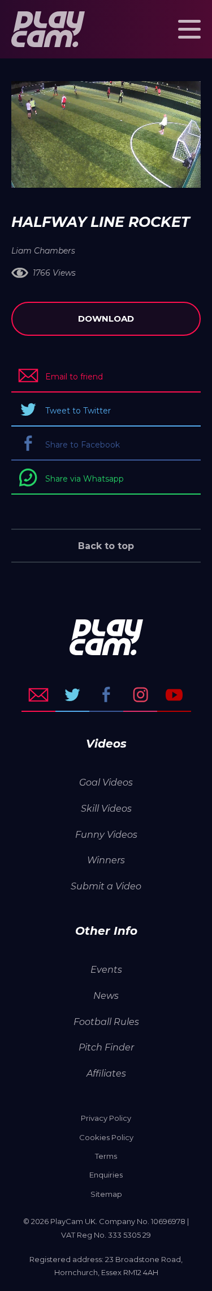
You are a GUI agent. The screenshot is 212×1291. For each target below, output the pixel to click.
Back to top (106, 546)
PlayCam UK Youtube (174, 695)
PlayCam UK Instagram (140, 695)
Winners (106, 860)
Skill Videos (106, 808)
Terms (106, 1156)
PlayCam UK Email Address (38, 695)
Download (106, 318)
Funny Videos (106, 834)
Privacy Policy (106, 1118)
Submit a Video (106, 886)
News (106, 995)
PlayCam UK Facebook (106, 695)
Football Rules (106, 1021)
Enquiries (106, 1174)
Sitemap (106, 1194)
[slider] (76, 173)
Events (106, 969)
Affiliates (106, 1073)
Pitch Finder (106, 1047)
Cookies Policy (106, 1137)
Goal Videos (106, 782)
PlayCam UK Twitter (72, 695)
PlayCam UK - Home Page (48, 29)
